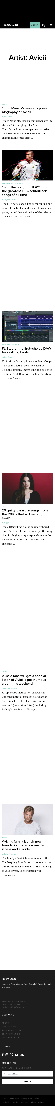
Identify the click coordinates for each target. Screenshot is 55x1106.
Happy (6, 523)
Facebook (5, 1102)
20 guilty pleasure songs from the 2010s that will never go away (25, 514)
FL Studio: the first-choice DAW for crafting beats (26, 350)
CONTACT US (9, 1027)
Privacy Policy (26, 1098)
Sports (20, 183)
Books (5, 104)
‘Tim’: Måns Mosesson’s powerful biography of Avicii (27, 110)
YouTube (15, 1102)
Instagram (24, 1102)
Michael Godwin (10, 688)
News (4, 672)
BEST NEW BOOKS (11, 1038)
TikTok (33, 1102)
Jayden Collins (10, 200)
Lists (13, 183)
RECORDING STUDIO (12, 1030)
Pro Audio (16, 344)
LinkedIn (41, 1102)
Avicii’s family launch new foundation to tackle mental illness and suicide (23, 845)
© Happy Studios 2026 (10, 1098)
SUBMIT (34, 25)
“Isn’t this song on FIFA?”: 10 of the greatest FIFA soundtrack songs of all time (26, 191)
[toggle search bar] (43, 25)
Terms (36, 1098)
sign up (27, 1081)
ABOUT (5, 1023)
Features (6, 344)
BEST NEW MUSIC (11, 1034)
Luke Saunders (10, 854)
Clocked (6, 183)
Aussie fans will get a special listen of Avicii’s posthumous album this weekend (24, 680)
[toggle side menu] (51, 25)
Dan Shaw (8, 117)
